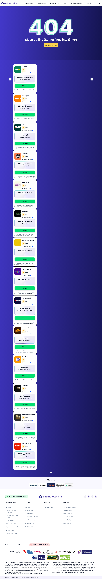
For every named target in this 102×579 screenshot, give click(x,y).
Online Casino (29, 3)
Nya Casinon (10, 520)
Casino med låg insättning (11, 511)
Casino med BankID (12, 527)
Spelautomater (54, 3)
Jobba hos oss (29, 523)
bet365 (24, 67)
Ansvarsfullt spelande (69, 507)
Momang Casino (27, 298)
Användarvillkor (67, 510)
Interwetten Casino (28, 240)
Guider (89, 3)
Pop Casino (25, 357)
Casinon (8, 507)
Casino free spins (11, 533)
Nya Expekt (25, 96)
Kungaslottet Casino (28, 328)
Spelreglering (67, 523)
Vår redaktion (29, 513)
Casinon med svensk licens (12, 516)
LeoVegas (25, 153)
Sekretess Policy (68, 517)
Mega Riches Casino (28, 414)
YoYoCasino (25, 182)
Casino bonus (42, 3)
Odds (65, 3)
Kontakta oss (29, 526)
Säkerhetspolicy (67, 513)
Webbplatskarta (48, 507)
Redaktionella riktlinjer (31, 517)
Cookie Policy (67, 520)
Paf (23, 124)
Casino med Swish (11, 524)
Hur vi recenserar (30, 520)
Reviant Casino (26, 443)
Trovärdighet (29, 510)
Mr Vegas (25, 211)
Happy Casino (26, 269)
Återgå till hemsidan (51, 45)
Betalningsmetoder (77, 3)
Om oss (27, 507)
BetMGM (25, 386)
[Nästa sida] (92, 79)
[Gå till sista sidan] (10, 79)
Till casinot (25, 85)
